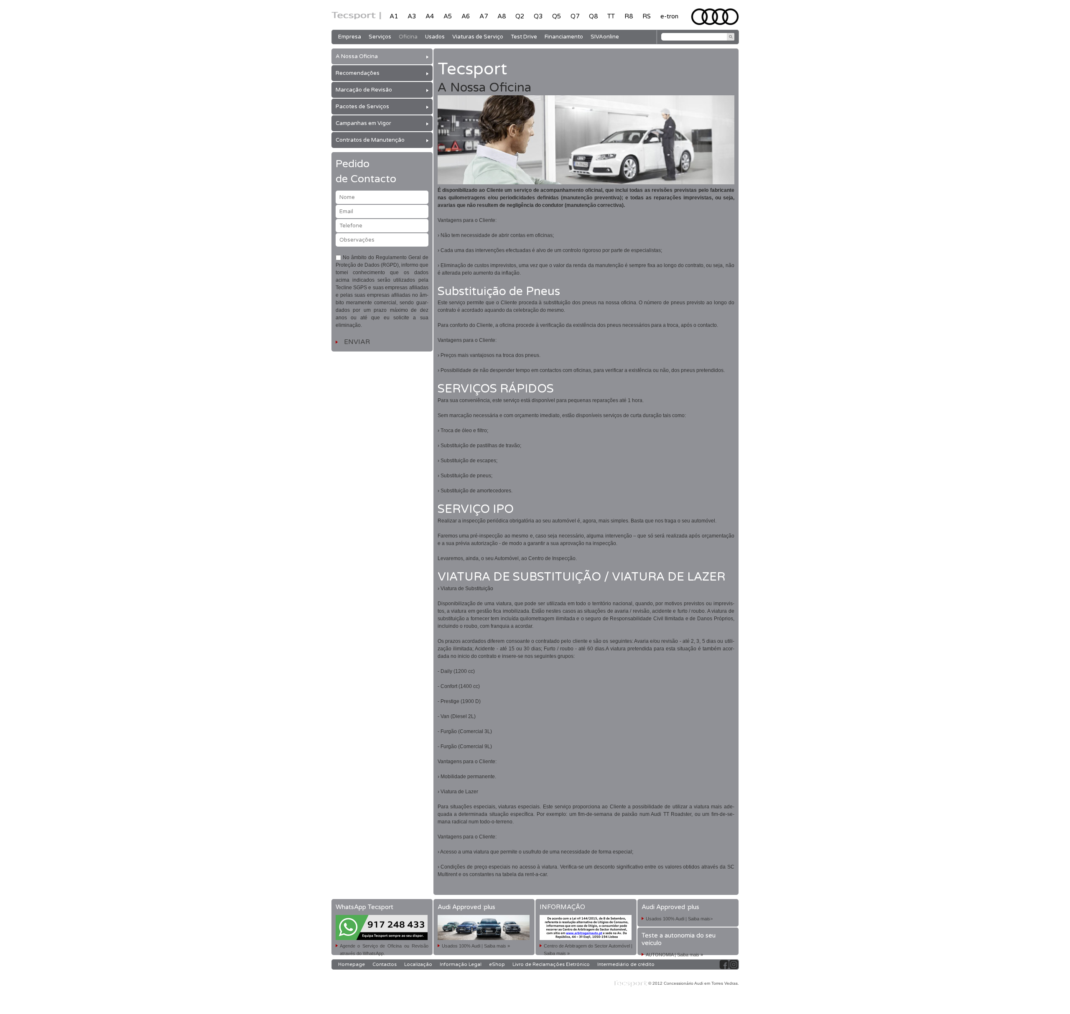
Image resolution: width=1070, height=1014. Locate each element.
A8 (501, 16)
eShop (497, 964)
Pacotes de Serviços (362, 106)
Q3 (538, 16)
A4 (429, 16)
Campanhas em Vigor (363, 123)
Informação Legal (461, 964)
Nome (347, 197)
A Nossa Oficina (357, 56)
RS (646, 16)
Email (346, 211)
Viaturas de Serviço (477, 36)
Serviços (380, 36)
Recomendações (358, 73)
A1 (394, 16)
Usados (435, 36)
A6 (465, 16)
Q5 (556, 16)
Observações (356, 240)
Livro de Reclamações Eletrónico (551, 964)
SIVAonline (605, 36)
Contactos (384, 964)
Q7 (575, 16)
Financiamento (564, 36)
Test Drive (524, 36)
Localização (418, 964)
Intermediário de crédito (626, 964)
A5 (447, 16)
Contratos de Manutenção (370, 140)
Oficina (408, 36)
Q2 (519, 16)
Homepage (351, 964)
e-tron (669, 16)
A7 (483, 16)
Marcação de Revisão (364, 90)
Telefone (350, 225)
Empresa (349, 36)
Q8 (593, 16)
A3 (412, 16)
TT (611, 16)
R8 (628, 16)
